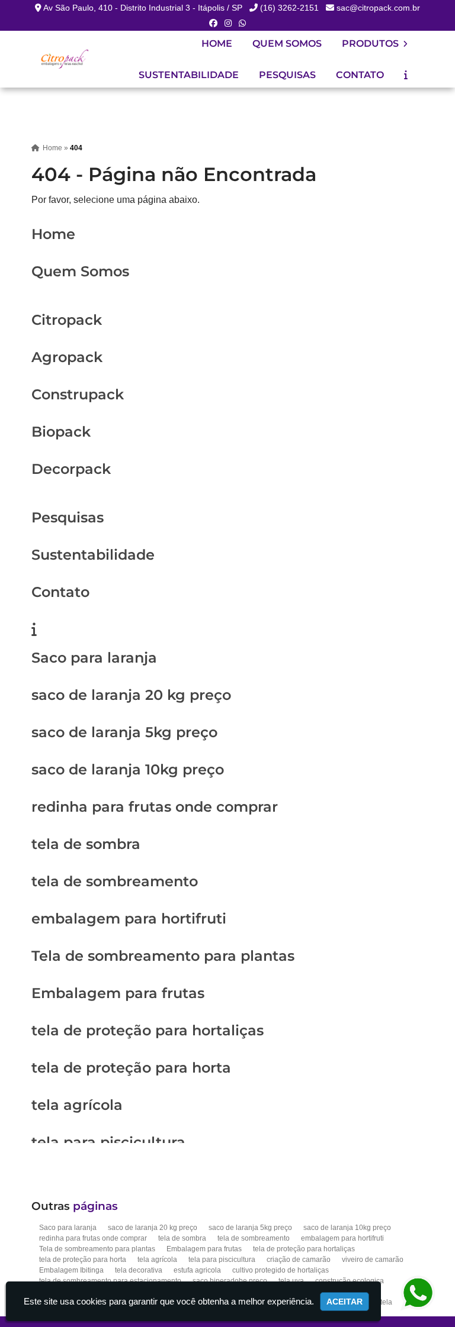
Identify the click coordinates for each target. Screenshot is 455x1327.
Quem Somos (287, 43)
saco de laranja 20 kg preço (131, 694)
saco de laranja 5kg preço (124, 732)
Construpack (77, 394)
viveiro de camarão (372, 1259)
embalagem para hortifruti (128, 918)
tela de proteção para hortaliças (147, 1030)
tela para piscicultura (108, 1142)
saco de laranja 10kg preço (127, 769)
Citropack (66, 319)
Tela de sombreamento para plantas (162, 955)
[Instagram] (228, 23)
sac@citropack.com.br (378, 7)
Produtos (371, 43)
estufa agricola (197, 1270)
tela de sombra (85, 844)
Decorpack (71, 468)
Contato (360, 74)
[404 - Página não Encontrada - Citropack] (64, 59)
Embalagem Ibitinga (71, 1270)
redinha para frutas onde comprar (154, 806)
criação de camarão (299, 1259)
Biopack (61, 431)
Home (216, 43)
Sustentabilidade (189, 74)
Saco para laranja (94, 657)
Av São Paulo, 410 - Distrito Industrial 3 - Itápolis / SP (142, 7)
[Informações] (406, 75)
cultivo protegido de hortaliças (280, 1270)
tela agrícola (77, 1104)
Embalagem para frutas (117, 993)
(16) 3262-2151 (289, 7)
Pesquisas (287, 74)
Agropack (66, 357)
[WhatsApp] (242, 23)
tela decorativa (138, 1270)
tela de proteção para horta (131, 1067)
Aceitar (344, 1301)
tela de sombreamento (114, 881)
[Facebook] (213, 23)
